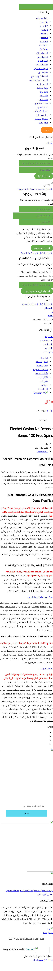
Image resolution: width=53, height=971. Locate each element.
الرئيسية (49, 410)
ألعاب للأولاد (43, 57)
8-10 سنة (43, 45)
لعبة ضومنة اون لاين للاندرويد (40, 597)
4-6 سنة (44, 41)
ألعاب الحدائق (42, 53)
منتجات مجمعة (41, 119)
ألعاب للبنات (43, 61)
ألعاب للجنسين (42, 65)
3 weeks (44, 37)
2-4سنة (44, 34)
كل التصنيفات (42, 18)
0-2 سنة (44, 26)
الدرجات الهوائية (41, 68)
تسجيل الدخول (45, 253)
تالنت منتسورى (41, 103)
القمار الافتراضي (46, 668)
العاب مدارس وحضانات (38, 80)
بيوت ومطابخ (42, 88)
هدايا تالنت (43, 123)
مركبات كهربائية (41, 111)
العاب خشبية (42, 72)
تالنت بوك (44, 92)
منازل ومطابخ (42, 115)
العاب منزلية (42, 84)
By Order (44, 49)
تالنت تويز (44, 96)
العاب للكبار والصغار (39, 76)
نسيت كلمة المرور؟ (26, 189)
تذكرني (47, 185)
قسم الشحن (43, 107)
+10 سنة (44, 22)
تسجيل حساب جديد (44, 189)
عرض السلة (38, 960)
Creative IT (30, 949)
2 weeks (44, 30)
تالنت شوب (43, 99)
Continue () (48, 960)
